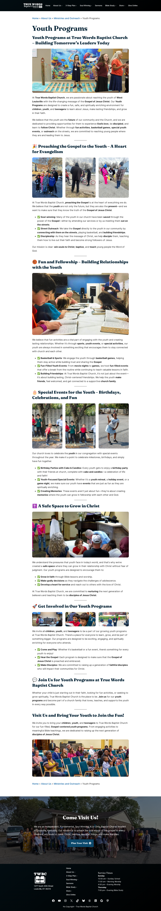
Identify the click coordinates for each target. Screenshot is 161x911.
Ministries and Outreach (67, 18)
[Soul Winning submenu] (91, 5)
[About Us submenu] (61, 5)
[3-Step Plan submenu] (76, 5)
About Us (46, 18)
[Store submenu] (124, 5)
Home (47, 5)
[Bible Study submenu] (115, 5)
